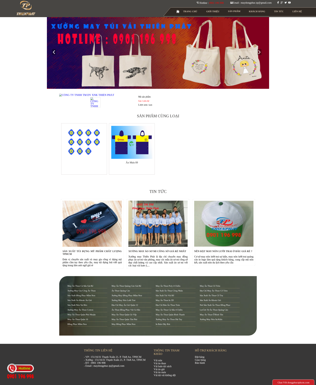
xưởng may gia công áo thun (81, 290)
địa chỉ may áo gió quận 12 (125, 305)
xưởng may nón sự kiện (211, 319)
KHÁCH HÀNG (257, 11)
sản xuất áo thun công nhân (169, 290)
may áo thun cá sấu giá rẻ (80, 286)
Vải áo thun (160, 363)
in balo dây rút (163, 324)
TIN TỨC (279, 11)
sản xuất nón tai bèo (77, 305)
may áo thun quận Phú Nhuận (81, 314)
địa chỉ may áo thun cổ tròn (214, 290)
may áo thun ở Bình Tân (211, 314)
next (260, 52)
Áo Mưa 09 (132, 162)
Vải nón (158, 360)
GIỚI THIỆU (212, 11)
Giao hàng (200, 359)
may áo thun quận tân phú (124, 319)
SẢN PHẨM (234, 11)
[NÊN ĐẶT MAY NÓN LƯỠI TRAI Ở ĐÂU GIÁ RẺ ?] (224, 245)
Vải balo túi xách (162, 366)
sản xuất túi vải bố (165, 295)
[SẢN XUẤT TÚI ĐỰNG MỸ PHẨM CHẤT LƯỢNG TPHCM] (93, 245)
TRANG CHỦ (190, 11)
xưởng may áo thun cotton (80, 310)
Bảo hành (200, 362)
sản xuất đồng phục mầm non (81, 295)
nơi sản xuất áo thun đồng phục (215, 305)
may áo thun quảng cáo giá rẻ (126, 286)
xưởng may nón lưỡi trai (123, 300)
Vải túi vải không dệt (165, 375)
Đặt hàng (199, 357)
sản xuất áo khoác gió (210, 300)
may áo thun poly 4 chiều (168, 286)
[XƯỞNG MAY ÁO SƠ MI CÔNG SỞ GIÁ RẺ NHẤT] (158, 245)
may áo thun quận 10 (77, 319)
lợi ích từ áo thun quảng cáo (214, 310)
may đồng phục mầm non (123, 324)
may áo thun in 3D (165, 300)
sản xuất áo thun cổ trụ (211, 295)
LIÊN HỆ (297, 11)
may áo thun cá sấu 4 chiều (169, 310)
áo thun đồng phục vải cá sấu (126, 310)
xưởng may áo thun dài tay (169, 319)
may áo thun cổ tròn (210, 286)
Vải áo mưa (160, 372)
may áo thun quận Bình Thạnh (170, 314)
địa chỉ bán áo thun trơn (168, 305)
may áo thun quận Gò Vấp (124, 314)
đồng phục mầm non (77, 324)
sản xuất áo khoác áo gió (79, 300)
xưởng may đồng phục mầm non (127, 295)
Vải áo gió (159, 369)
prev (55, 52)
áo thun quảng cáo (121, 290)
